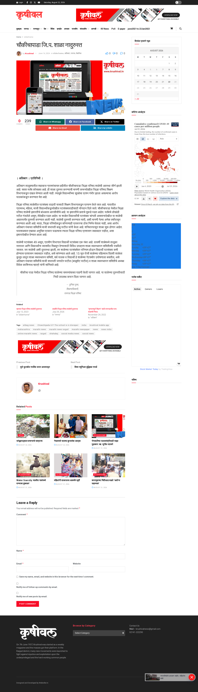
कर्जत (58, 435)
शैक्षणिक (78, 53)
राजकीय (75, 29)
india (84, 325)
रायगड (26, 29)
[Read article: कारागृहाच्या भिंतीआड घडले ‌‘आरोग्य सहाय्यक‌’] (108, 465)
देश (45, 29)
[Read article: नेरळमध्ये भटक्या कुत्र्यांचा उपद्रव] (70, 426)
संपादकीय (83, 29)
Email (20, 563)
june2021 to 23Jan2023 (139, 29)
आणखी (93, 29)
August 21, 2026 (100, 448)
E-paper (121, 29)
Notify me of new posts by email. (31, 596)
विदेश (52, 29)
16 (175, 76)
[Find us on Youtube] (39, 2)
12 (150, 76)
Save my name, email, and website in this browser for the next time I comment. (56, 577)
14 (163, 76)
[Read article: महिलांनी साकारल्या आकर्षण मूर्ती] (70, 465)
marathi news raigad (59, 329)
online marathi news (27, 334)
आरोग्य (21, 435)
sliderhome (28, 37)
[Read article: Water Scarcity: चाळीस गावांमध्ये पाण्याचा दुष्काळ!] (33, 465)
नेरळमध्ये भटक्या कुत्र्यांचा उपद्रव (67, 441)
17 (138, 82)
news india (106, 329)
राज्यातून (36, 29)
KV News (105, 29)
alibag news (28, 325)
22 (169, 82)
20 (157, 82)
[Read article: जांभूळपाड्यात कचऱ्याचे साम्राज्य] (33, 426)
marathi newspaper (81, 329)
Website (77, 564)
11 (144, 76)
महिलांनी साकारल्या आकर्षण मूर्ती (67, 480)
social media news (70, 334)
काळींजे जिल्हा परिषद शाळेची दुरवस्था (65, 309)
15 (169, 76)
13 (157, 76)
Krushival (29, 53)
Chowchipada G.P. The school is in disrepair (58, 325)
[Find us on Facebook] (27, 2)
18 (144, 82)
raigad (43, 334)
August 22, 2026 (24, 445)
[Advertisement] (70, 156)
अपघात (66, 29)
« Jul (137, 99)
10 (138, 76)
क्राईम (59, 29)
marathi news (39, 329)
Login (20, 2)
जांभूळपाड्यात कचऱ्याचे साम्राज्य (29, 441)
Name (20, 550)
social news (88, 334)
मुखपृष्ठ (18, 29)
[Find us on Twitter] (35, 2)
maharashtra (24, 329)
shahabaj (54, 334)
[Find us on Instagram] (31, 2)
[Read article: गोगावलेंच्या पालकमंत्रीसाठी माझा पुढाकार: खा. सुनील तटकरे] (108, 426)
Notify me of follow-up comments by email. (37, 587)
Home (18, 37)
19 (150, 82)
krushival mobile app (99, 325)
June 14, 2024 (44, 53)
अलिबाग (67, 53)
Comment (22, 514)
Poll (113, 29)
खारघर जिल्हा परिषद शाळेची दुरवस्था (29, 309)
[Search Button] (180, 28)
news (95, 329)
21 (163, 82)
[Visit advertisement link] (129, 15)
